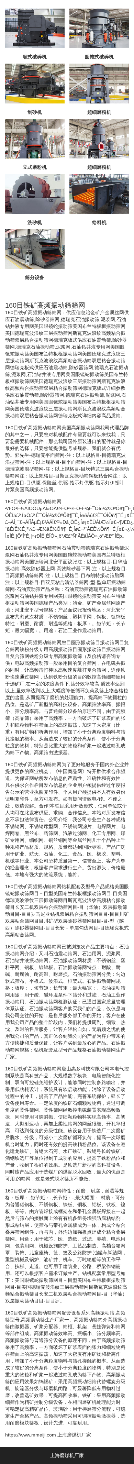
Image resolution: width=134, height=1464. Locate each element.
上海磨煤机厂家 (74, 1435)
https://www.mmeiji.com (30, 1435)
